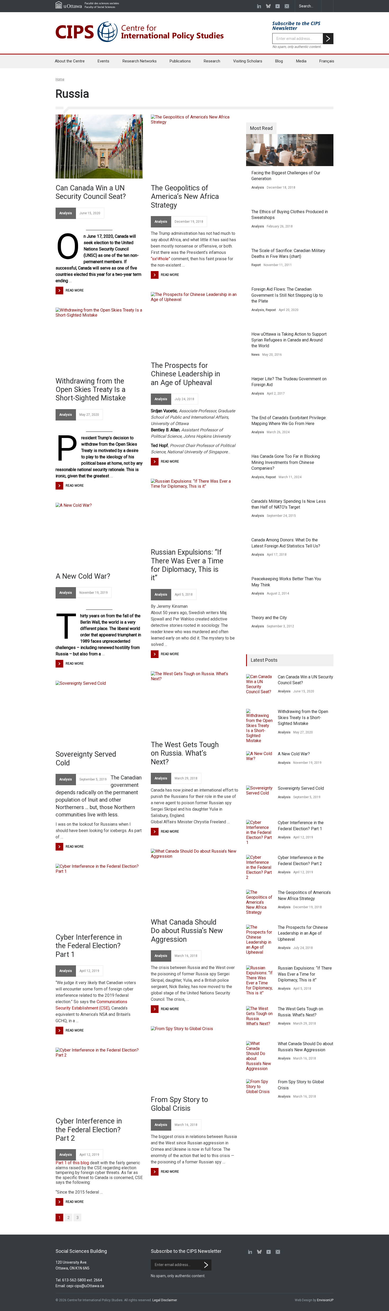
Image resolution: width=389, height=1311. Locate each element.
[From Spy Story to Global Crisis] (194, 1058)
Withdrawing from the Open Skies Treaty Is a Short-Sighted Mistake (91, 390)
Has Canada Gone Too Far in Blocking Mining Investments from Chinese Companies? (285, 462)
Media (301, 61)
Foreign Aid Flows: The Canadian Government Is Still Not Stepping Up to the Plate (287, 295)
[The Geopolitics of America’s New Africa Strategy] (194, 147)
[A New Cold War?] (99, 535)
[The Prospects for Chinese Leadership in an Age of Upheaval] (194, 324)
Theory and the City (269, 617)
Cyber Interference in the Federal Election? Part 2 (89, 1130)
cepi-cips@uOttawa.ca (85, 1286)
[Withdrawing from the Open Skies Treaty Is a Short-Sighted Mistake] (99, 340)
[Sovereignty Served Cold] (99, 713)
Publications (180, 61)
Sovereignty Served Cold (86, 758)
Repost (271, 310)
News (255, 355)
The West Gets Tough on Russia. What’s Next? (185, 753)
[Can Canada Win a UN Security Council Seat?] (99, 147)
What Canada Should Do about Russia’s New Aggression (187, 931)
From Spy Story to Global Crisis (179, 1103)
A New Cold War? (83, 576)
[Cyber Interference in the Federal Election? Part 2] (99, 1080)
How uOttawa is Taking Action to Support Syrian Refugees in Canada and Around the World (289, 340)
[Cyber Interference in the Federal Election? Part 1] (99, 896)
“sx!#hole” (160, 258)
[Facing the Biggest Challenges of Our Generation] (289, 150)
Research (212, 61)
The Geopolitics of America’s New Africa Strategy (185, 196)
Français (326, 61)
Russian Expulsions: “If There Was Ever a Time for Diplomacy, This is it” (187, 565)
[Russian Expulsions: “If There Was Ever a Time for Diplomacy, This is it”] (194, 511)
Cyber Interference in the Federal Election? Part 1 (89, 946)
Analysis (65, 213)
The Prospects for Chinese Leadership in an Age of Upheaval (185, 374)
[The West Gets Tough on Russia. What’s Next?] (194, 703)
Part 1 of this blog (72, 1162)
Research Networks (140, 61)
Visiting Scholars (247, 61)
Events (103, 61)
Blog (279, 61)
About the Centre (70, 61)
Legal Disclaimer (164, 1300)
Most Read (261, 128)
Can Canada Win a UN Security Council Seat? (91, 192)
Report (256, 265)
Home (60, 79)
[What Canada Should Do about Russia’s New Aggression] (194, 881)
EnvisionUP (325, 1300)
